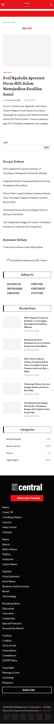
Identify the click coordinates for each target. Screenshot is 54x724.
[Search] (51, 4)
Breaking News (11, 603)
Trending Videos (12, 517)
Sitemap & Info (11, 672)
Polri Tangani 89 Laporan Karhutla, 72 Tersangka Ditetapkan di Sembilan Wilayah (36, 322)
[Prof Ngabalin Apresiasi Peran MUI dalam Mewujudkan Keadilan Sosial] (27, 51)
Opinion (7, 571)
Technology (9, 596)
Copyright (8, 667)
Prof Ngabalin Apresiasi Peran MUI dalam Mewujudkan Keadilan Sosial (23, 86)
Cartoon (7, 532)
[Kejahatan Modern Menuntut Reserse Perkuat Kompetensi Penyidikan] (12, 344)
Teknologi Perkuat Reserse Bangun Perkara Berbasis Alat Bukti (37, 387)
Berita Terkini (28, 446)
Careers (7, 522)
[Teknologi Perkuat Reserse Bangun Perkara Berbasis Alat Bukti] (12, 389)
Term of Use (9, 645)
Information (9, 650)
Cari (5, 142)
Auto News (8, 581)
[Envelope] (48, 717)
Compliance (9, 655)
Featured (7, 559)
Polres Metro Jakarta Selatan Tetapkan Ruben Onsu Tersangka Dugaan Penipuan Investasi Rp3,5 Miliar (26, 197)
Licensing (8, 677)
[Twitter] (15, 717)
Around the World (12, 628)
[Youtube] (31, 717)
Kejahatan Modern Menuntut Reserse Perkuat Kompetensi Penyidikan (37, 343)
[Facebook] (6, 717)
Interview (8, 613)
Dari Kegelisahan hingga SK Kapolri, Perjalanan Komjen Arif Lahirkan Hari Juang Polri (37, 407)
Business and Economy (15, 586)
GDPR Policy (9, 660)
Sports (6, 544)
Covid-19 (7, 512)
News (5, 507)
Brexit (5, 591)
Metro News (9, 549)
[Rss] (39, 717)
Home (28, 453)
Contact (7, 635)
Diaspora (7, 682)
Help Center (9, 527)
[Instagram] (23, 717)
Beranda (6, 22)
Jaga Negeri (28, 459)
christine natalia (13, 100)
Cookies (7, 640)
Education (8, 608)
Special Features (12, 623)
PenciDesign (45, 710)
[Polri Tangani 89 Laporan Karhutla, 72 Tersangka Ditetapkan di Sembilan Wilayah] (12, 322)
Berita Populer (28, 439)
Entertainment (11, 576)
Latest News (9, 564)
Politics (6, 554)
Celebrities (8, 618)
